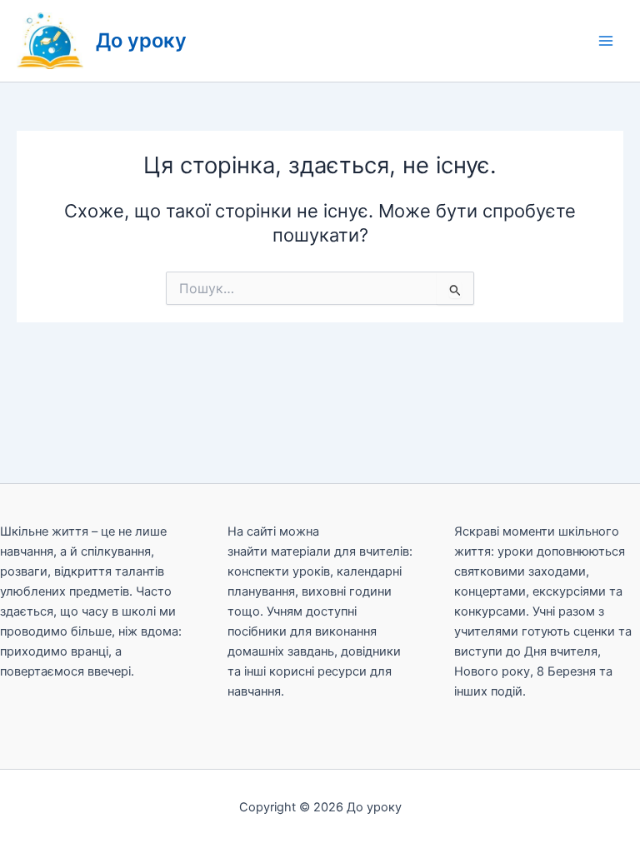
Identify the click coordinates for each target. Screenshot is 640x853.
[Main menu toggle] (605, 40)
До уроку (141, 40)
